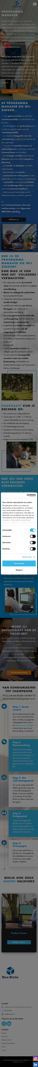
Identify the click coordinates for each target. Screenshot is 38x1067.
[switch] (33, 536)
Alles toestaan (19, 563)
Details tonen (27, 557)
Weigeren (19, 570)
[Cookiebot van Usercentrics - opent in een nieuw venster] (27, 495)
